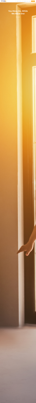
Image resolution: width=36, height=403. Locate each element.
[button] (33, 1)
